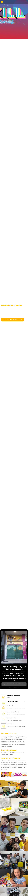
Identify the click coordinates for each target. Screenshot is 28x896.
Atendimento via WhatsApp (15, 684)
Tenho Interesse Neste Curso (13, 319)
